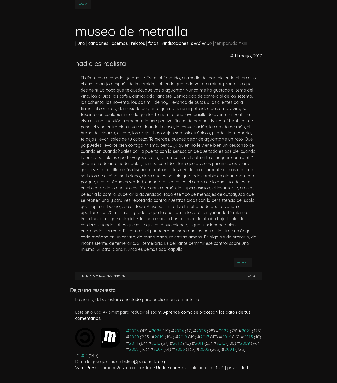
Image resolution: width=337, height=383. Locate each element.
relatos (138, 43)
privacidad (237, 367)
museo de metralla (131, 31)
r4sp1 (218, 367)
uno (81, 43)
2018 (182, 337)
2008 (133, 349)
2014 (133, 343)
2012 (177, 343)
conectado (130, 299)
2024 (179, 331)
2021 (246, 331)
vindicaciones (175, 43)
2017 (204, 337)
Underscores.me (172, 367)
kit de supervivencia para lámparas (101, 275)
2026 (134, 331)
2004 (229, 349)
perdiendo (243, 262)
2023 (201, 331)
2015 (248, 337)
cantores (253, 275)
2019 (159, 337)
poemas (120, 43)
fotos (153, 43)
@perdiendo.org (149, 361)
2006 (180, 349)
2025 (156, 331)
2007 (157, 349)
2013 (155, 343)
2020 (134, 337)
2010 (220, 343)
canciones (98, 43)
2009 (245, 343)
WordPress (86, 367)
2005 (204, 349)
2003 (83, 355)
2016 (226, 337)
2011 (199, 343)
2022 (224, 331)
